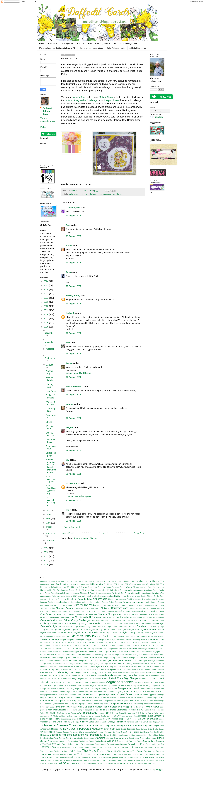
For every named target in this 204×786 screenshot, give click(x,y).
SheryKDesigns (73, 722)
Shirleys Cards (87, 722)
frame (100, 658)
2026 (46, 281)
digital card (107, 629)
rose (42, 716)
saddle (80, 716)
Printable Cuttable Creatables (113, 710)
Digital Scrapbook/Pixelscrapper (89, 632)
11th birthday (83, 581)
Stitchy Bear (46, 741)
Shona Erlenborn (74, 386)
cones (70, 611)
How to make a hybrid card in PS (102, 43)
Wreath (110, 763)
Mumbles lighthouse (67, 692)
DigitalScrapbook (46, 636)
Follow (43, 127)
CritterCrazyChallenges (99, 620)
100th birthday (71, 581)
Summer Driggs (135, 741)
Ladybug (141, 675)
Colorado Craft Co (141, 608)
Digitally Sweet (157, 632)
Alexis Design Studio (72, 590)
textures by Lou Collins (110, 747)
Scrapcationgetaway (68, 719)
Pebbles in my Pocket (71, 704)
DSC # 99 (140, 646)
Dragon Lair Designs (75, 640)
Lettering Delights (76, 678)
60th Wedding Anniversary (135, 584)
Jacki (71, 669)
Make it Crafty (106, 97)
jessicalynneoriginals (114, 669)
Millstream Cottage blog (146, 685)
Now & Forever (69, 695)
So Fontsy (117, 732)
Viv (67, 460)
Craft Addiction (124, 611)
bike (65, 599)
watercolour (124, 757)
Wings (138, 760)
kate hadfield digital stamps (134, 672)
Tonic (80, 754)
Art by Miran (130, 593)
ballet (84, 596)
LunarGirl (85, 682)
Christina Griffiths (93, 608)
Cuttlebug (44, 623)
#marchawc (60, 581)
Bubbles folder (95, 602)
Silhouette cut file (82, 725)
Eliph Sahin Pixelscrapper (69, 652)
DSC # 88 (77, 646)
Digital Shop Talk (113, 632)
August (49, 365)
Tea (58, 747)
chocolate (51, 608)
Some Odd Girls (127, 732)
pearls (60, 704)
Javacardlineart (97, 669)
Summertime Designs (153, 741)
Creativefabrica (48, 620)
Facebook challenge (111, 655)
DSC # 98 (133, 646)
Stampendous (89, 738)
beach (107, 596)
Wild (126, 760)
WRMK (116, 763)
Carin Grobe (101, 605)
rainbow (101, 713)
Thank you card (126, 747)
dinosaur (58, 636)
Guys (106, 663)
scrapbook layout (145, 716)
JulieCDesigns (75, 672)
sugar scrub (123, 741)
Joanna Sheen (144, 669)
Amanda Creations (144, 590)
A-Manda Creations (111, 587)
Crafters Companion (109, 614)
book (154, 599)
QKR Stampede (88, 712)
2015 (46, 327)
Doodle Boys (135, 636)
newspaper (44, 695)
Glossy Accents (53, 663)
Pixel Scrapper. (110, 707)
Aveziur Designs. (65, 596)
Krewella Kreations (97, 675)
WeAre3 (43, 760)
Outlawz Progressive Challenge (81, 100)
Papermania (136, 700)
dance (69, 623)
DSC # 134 (124, 643)
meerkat (79, 685)
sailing (85, 716)
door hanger (159, 636)
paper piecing (99, 701)
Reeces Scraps (118, 713)
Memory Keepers (110, 685)
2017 (46, 318)
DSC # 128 (97, 643)
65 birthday (150, 584)
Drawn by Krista (112, 640)
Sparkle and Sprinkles (148, 732)
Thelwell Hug (57, 754)
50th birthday (96, 584)
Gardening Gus (59, 660)
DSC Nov (78, 649)
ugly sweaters (128, 754)
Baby (75, 596)
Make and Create (141, 682)
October (50, 349)
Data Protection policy (116, 48)
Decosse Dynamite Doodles (124, 623)
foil (79, 658)
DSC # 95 (109, 646)
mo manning (68, 689)
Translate (158, 117)
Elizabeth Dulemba (89, 651)
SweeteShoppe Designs (117, 744)
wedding (51, 760)
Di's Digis (132, 626)
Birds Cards (77, 599)
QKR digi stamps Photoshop (68, 713)
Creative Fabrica (123, 617)
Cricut (60, 620)
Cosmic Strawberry (107, 611)
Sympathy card (134, 744)
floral (70, 658)
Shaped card (135, 719)
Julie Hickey (62, 672)
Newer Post (67, 533)
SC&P (116, 716)
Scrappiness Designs (86, 719)
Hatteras (141, 663)
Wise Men (44, 763)
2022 (46, 298)
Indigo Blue (45, 669)
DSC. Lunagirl (108, 649)
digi (158, 626)
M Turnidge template (97, 682)
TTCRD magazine (101, 754)
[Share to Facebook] (112, 191)
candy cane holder (52, 605)
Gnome (62, 663)
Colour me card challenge (50, 611)
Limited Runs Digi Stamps (123, 678)
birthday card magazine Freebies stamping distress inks (129, 599)
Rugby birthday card (69, 716)
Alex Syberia (58, 590)
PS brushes (145, 710)
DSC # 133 (115, 643)
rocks (162, 713)
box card (67, 602)
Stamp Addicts (76, 738)
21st (145, 581)
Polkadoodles (59, 710)
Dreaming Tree (138, 640)
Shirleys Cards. (101, 722)
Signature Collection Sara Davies (140, 722)
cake (42, 605)
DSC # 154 (53, 646)
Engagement (158, 652)
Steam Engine (139, 738)
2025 (46, 285)
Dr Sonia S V (72, 483)
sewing (99, 719)
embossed (123, 651)
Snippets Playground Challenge (75, 732)
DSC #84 (47, 649)
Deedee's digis (48, 626)
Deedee (148, 623)
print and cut (93, 710)
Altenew (132, 590)
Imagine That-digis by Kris (149, 666)
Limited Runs (101, 678)
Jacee (69, 363)
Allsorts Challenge (121, 590)
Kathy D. (70, 313)
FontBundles (91, 657)
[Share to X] (110, 191)
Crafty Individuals (51, 617)
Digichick (57, 629)
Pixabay (73, 707)
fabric (88, 655)
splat (122, 735)
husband (125, 666)
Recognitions (67, 43)
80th (157, 584)
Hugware (98, 666)
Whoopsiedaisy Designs (113, 760)
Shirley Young (73, 295)
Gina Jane (136, 660)
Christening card (80, 608)
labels (116, 675)
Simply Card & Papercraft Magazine (134, 725)
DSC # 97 (125, 646)
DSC (162, 640)
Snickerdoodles (47, 732)
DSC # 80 (62, 646)
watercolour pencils (137, 757)
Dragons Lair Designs (95, 639)
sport (126, 735)
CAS (117, 605)
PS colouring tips (157, 710)
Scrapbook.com (111, 100)
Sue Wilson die (109, 740)
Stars (131, 738)
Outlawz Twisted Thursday (113, 698)
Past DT (80, 43)
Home (41, 43)
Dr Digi (55, 639)
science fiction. (132, 716)
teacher (74, 747)
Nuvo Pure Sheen (140, 695)
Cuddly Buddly (114, 620)
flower (75, 658)
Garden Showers (46, 660)
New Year (159, 691)
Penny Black (92, 704)
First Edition (154, 655)
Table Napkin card (153, 744)
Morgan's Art (112, 689)
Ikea (130, 666)
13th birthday (94, 581)
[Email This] (106, 191)
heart (147, 663)
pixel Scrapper (95, 707)
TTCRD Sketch (117, 754)
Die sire (153, 626)
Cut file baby (159, 620)
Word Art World (83, 763)
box (62, 602)
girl (154, 660)
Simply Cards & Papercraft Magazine (81, 728)
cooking (76, 611)
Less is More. (62, 678)
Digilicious (66, 629)
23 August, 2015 (73, 521)
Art (110, 593)
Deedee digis (158, 623)
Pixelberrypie (138, 707)
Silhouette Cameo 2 (55, 725)
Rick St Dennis (141, 713)
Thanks (136, 747)
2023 (46, 293)
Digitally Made (143, 632)
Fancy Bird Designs (131, 655)
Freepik (105, 658)
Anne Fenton (45, 593)
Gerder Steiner (90, 660)
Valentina (160, 754)
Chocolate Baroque (65, 608)
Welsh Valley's (97, 760)
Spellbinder (105, 735)
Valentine (44, 757)
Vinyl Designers (82, 757)
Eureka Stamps (57, 655)
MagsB (69, 427)
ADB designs (138, 587)
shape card (124, 719)
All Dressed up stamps (91, 590)
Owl (135, 698)
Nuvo (88, 694)
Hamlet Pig (127, 663)
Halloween (118, 663)
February (50, 533)
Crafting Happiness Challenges (135, 614)
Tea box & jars (65, 747)
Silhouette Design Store (104, 725)
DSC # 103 (53, 643)
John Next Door (51, 672)
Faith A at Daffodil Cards (47, 111)
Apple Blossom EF (82, 593)
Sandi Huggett (94, 716)
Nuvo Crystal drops (100, 694)
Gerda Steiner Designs (75, 660)
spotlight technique (136, 735)
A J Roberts (99, 587)
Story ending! (73, 741)
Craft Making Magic (147, 611)
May (48, 518)
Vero (57, 757)
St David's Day (62, 738)
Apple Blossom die (66, 593)
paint (139, 698)
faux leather (145, 655)
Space (136, 732)
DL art (113, 636)
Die (138, 626)
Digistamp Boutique (80, 629)
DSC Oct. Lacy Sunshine (92, 649)
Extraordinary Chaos (77, 655)
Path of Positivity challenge (153, 701)
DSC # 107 (71, 643)
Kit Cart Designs (71, 675)
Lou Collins (53, 682)
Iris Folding (64, 669)
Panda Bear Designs (149, 698)
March (49, 527)
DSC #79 (148, 646)
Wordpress (93, 763)
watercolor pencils (110, 757)
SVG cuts (56, 744)
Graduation (81, 663)
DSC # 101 (44, 643)
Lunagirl (77, 682)
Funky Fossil (150, 657)
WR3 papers (102, 763)
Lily (93, 678)
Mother (144, 689)
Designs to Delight (104, 627)
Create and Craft (67, 617)
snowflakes (91, 732)
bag (79, 596)
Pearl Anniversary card (49, 704)
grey (95, 663)
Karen (69, 245)
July (48, 510)
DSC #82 (155, 646)
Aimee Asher (153, 587)
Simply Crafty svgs (112, 729)
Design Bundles (79, 627)
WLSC (62, 763)
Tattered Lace (48, 747)
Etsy (48, 655)
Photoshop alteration (143, 704)
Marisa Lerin (62, 685)
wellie (69, 760)
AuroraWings (45, 596)
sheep (161, 719)
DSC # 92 (93, 646)
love (59, 682)
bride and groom (83, 602)
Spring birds (153, 735)
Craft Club (135, 611)
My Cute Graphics (97, 692)
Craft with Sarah (74, 614)
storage (56, 741)
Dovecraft (45, 639)
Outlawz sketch (93, 697)
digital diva (116, 629)
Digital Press (134, 629)
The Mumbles (112, 751)
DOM (127, 636)
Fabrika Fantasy (97, 655)
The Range (137, 751)
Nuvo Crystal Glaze (121, 694)
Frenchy (112, 658)
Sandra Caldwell (107, 716)
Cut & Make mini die (145, 620)
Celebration (131, 605)
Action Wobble (126, 587)
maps (54, 685)
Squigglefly (51, 738)
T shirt (143, 744)
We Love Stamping (154, 757)
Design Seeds (91, 627)
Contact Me (53, 43)
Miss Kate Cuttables (55, 689)
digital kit (125, 629)
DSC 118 (63, 649)
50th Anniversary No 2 (50, 479)
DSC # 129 (106, 643)
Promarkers (132, 710)
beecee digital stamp (128, 596)
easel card (118, 649)
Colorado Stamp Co (156, 608)
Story (65, 741)
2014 (46, 548)
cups (122, 620)
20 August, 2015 (73, 474)
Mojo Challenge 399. (83, 689)
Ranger (108, 713)
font (83, 658)
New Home (151, 692)
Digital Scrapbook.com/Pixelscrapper (56, 632)
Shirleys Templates (117, 722)
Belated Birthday (147, 596)
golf (67, 663)
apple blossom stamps (100, 593)
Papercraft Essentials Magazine (117, 701)
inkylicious (55, 669)
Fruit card (139, 658)
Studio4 (98, 741)
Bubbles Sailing (108, 602)
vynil (91, 757)
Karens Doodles (118, 672)
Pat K (68, 510)
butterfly (154, 602)
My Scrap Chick (127, 691)
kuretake (109, 675)
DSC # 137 (142, 643)
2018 (46, 314)
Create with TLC (84, 617)
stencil (160, 737)
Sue (68, 225)
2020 (46, 306)
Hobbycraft (63, 666)
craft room (160, 611)
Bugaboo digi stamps (133, 602)
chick (155, 605)
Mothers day (159, 689)
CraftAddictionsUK (89, 614)
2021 (46, 302)
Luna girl (70, 682)
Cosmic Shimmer (92, 611)
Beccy (117, 596)
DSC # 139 (150, 643)
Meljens (86, 685)
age (145, 587)
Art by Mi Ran (118, 593)
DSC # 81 (69, 646)
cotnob (69, 404)
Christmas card (119, 608)
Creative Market (138, 617)
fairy (121, 655)
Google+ (72, 663)
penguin (83, 704)
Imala (161, 666)
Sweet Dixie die (68, 744)
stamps (109, 738)
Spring (145, 735)
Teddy (87, 747)
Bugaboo (118, 602)
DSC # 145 (159, 643)
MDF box (72, 685)
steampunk (151, 738)
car (60, 605)
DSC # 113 (80, 643)
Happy (135, 663)
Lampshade (149, 675)
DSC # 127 (88, 643)
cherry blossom (147, 605)
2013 (46, 552)
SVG (42, 744)
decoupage (140, 623)
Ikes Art (135, 666)
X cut (135, 763)
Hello (52, 666)
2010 (46, 564)
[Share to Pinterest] (114, 191)
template (93, 747)
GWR (111, 663)
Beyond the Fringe (56, 599)
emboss (114, 651)
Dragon (63, 640)
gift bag (106, 660)
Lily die (49, 422)
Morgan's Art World (129, 688)
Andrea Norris (158, 590)
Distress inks (81, 636)
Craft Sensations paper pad (53, 614)
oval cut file (128, 698)
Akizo (50, 590)
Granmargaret (73, 207)
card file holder (67, 605)
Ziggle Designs (149, 763)
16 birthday (126, 581)
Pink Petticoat (62, 707)
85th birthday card (59, 587)
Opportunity (153, 695)
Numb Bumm (80, 695)
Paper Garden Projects (69, 700)
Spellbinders (115, 735)
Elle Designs (103, 652)
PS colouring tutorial (128, 43)
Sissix (123, 729)
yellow (140, 763)
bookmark (160, 599)
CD (124, 605)
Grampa (89, 663)
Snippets (58, 732)
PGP (112, 704)
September (50, 358)
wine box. (131, 760)
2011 (46, 560)
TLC (74, 754)
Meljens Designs (96, 685)
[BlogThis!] (108, 191)
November (49, 342)
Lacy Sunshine (130, 675)
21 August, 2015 (73, 500)
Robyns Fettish (153, 713)
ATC (162, 593)
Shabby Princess (110, 719)
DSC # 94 (101, 646)
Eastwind (151, 649)
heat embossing (157, 663)
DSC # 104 (62, 643)
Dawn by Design (79, 623)
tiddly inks (67, 754)
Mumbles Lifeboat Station (50, 692)
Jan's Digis (77, 669)
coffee (131, 608)
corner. (81, 611)
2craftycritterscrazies (66, 584)
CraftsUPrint (154, 614)
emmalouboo (147, 652)
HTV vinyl (90, 666)
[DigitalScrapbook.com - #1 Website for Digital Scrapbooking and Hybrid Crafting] (158, 175)
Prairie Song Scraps (80, 710)
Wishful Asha (80, 97)
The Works (45, 754)
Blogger (159, 769)
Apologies (55, 593)
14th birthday (105, 581)
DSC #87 (55, 649)
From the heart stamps (125, 658)
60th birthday (119, 584)
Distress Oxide (100, 636)
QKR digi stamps (48, 713)
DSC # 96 (117, 646)
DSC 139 (70, 649)
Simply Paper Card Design (78, 373)
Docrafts (120, 636)
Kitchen (81, 675)
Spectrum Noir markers (86, 734)
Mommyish (96, 689)
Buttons (161, 602)
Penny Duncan (104, 704)
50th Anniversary (83, 584)
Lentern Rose (50, 678)
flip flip (64, 658)
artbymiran (154, 593)
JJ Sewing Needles (130, 669)
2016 (46, 322)
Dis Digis (66, 636)
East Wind (127, 649)
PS (138, 710)
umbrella (138, 754)
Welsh (75, 760)
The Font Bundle (146, 747)
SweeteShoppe (100, 744)
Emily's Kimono (135, 652)
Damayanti (62, 623)
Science (122, 716)
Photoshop (127, 703)
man (49, 685)
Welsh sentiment (84, 760)
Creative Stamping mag (155, 617)
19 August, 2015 (73, 215)
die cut (145, 626)
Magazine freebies (119, 682)
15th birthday (115, 581)
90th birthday (72, 587)
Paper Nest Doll (87, 701)
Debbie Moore (106, 623)
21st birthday (153, 581)
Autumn (55, 596)
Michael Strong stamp (127, 685)
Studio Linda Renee (86, 741)
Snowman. (108, 732)
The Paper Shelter (125, 751)
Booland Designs (47, 602)
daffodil (53, 623)
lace (121, 675)
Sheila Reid (62, 722)
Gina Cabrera (125, 660)
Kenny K (50, 675)
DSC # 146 (44, 646)
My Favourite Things (112, 692)
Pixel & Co (82, 707)
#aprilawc (44, 581)
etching (43, 655)
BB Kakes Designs (97, 596)
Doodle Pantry (147, 636)
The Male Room (94, 751)
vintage (67, 757)
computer (63, 611)
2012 (46, 556)
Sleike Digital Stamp (156, 729)
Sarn (68, 272)
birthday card (100, 598)
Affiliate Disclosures (138, 48)
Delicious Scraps (65, 626)
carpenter (111, 605)
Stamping (100, 737)
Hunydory (117, 666)
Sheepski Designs (48, 722)
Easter (134, 649)
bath (88, 596)
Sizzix (138, 729)
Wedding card (61, 760)
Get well (100, 660)
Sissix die (131, 729)
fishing (59, 658)
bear (112, 596)
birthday (88, 599)
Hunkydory (108, 666)
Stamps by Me (120, 738)
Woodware (72, 763)
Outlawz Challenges (74, 697)
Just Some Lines (104, 672)
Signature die (158, 722)
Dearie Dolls (94, 623)
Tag (162, 744)
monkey (104, 689)
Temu (99, 747)
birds (69, 599)
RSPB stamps (55, 716)
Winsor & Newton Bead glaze (152, 760)
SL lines (144, 729)
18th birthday (137, 581)
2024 (46, 289)
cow (116, 611)
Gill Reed (113, 660)
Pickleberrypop (158, 704)
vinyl (73, 757)
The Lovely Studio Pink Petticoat (67, 751)
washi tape (98, 757)
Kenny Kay (59, 675)
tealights (81, 747)
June (49, 514)
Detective (115, 627)
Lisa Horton (154, 678)
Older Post (139, 533)
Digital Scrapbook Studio (152, 629)
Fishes (53, 658)
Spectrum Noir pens (61, 734)
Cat (121, 605)
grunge (100, 663)
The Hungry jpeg (46, 751)
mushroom (80, 692)
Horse (70, 666)
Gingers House (147, 660)
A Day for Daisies (86, 587)
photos (117, 704)
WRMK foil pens (126, 763)
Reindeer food (129, 713)
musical (87, 692)
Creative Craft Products (104, 617)
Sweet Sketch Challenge (85, 744)
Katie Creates (151, 672)
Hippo (56, 666)
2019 (46, 310)
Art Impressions (143, 593)
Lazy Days (51, 391)
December (49, 333)
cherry (138, 605)
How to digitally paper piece (91, 48)
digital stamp (129, 632)
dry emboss (152, 639)
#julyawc (52, 581)
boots (58, 602)
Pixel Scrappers (125, 707)
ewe (66, 655)
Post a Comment (72, 527)
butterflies (147, 602)
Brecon (74, 602)
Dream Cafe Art (125, 640)
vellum (52, 757)
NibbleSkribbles (56, 695)
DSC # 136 (133, 643)
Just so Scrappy (89, 672)
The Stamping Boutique (154, 751)
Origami (43, 698)
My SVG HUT (141, 692)
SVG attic (48, 744)
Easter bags (142, 649)
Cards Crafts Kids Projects (78, 496)
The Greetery (159, 747)
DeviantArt (123, 627)
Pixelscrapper (151, 706)
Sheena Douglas (150, 719)
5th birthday (108, 584)
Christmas (105, 608)
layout (156, 675)
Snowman (100, 732)
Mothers (150, 689)
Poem (49, 710)
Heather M (44, 666)
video (62, 757)
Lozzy (64, 682)
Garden (160, 657)
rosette (46, 716)
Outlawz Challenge (89, 194)
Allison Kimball (107, 590)
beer (138, 596)
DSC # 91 (85, 646)
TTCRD (87, 754)
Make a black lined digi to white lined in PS (57, 48)
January (50, 540)
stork (61, 741)
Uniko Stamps (149, 754)
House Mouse (80, 666)
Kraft (86, 675)
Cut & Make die (130, 620)
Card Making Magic (85, 604)
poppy (69, 710)
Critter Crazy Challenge (77, 620)
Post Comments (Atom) (85, 538)
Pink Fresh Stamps (47, 707)
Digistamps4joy (95, 629)
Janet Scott (86, 669)
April (48, 523)
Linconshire (143, 678)
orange (161, 695)
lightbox (88, 678)
